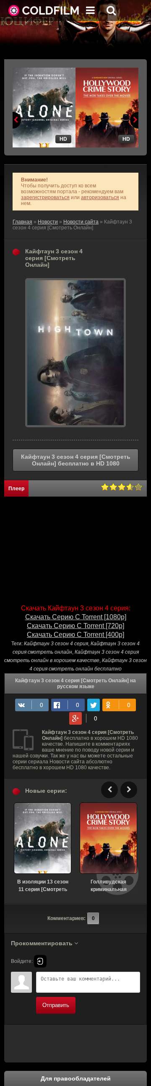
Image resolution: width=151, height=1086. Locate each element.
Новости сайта (81, 222)
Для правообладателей (76, 1078)
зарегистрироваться (45, 197)
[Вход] (40, 961)
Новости (48, 222)
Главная (22, 222)
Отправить (55, 1005)
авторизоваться (100, 197)
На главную (44, 10)
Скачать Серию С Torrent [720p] (75, 625)
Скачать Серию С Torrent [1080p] (75, 617)
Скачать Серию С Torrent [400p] (75, 634)
